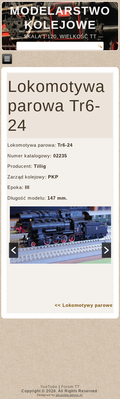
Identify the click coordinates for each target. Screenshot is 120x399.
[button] (13, 250)
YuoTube (49, 387)
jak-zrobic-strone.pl (69, 395)
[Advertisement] (60, 353)
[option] (60, 251)
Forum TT (70, 387)
